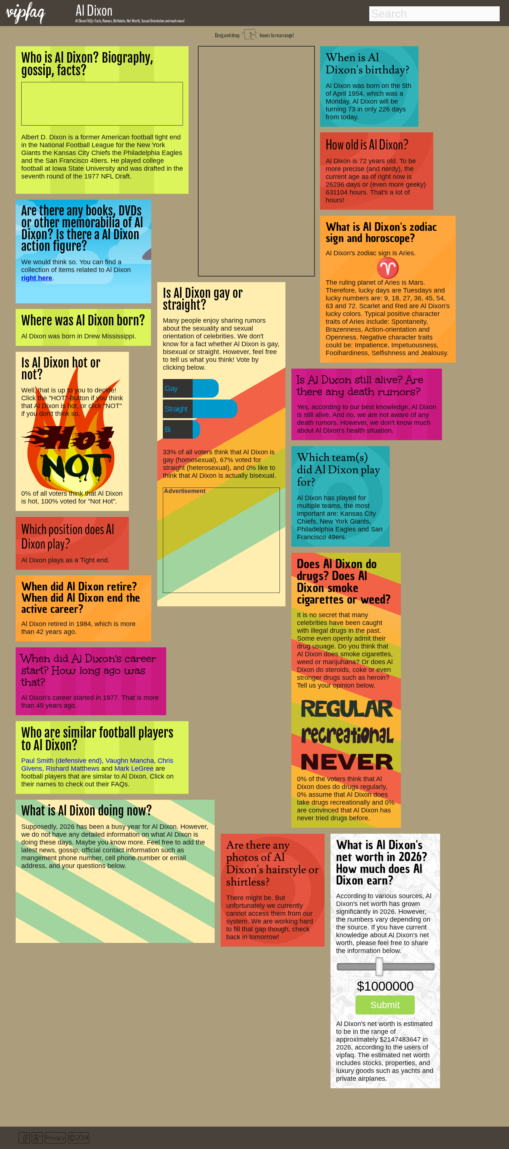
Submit (385, 1005)
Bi (167, 429)
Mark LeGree (134, 768)
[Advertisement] (256, 160)
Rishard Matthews (72, 768)
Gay (171, 388)
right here (36, 278)
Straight (176, 409)
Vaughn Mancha (129, 760)
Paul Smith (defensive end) (61, 760)
